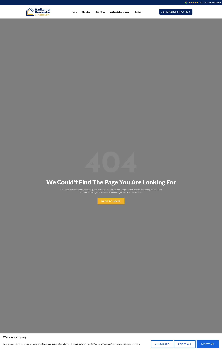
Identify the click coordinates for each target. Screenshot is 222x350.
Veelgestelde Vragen (119, 12)
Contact (138, 12)
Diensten (86, 12)
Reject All (184, 344)
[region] (111, 341)
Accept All (208, 344)
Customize (162, 344)
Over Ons (100, 12)
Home (74, 12)
